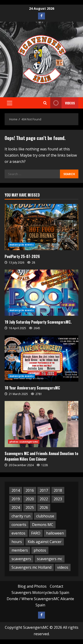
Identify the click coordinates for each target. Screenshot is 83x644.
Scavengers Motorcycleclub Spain (40, 592)
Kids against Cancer (45, 541)
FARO (35, 533)
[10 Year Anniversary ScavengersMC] (41, 358)
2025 (30, 507)
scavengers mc (49, 558)
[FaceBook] (41, 15)
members (20, 550)
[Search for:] (32, 174)
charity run (21, 516)
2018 (58, 490)
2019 (16, 498)
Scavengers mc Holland (31, 567)
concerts (19, 524)
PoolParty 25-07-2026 (22, 256)
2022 (44, 498)
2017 (44, 490)
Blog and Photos (32, 586)
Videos (70, 102)
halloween (55, 533)
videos (62, 567)
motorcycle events (21, 244)
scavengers (21, 558)
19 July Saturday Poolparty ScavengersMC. (38, 322)
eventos (18, 533)
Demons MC (42, 524)
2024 (16, 507)
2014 (16, 490)
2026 (44, 507)
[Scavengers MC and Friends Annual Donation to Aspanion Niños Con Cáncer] (41, 424)
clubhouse (45, 516)
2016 (30, 490)
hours (17, 541)
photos (40, 550)
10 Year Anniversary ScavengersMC (32, 388)
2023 (58, 498)
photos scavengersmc (23, 441)
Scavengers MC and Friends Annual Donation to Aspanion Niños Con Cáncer (41, 456)
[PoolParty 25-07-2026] (41, 227)
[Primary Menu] (10, 103)
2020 (30, 498)
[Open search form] (45, 103)
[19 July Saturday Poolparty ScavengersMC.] (41, 293)
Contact (56, 586)
